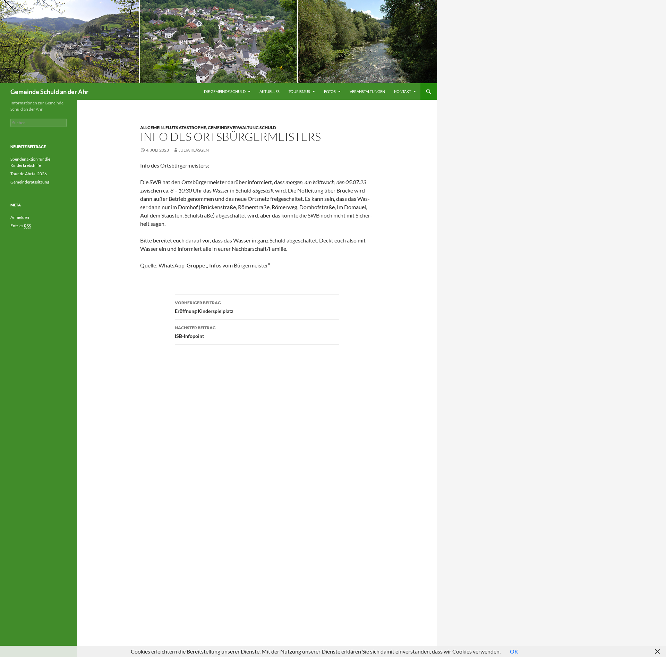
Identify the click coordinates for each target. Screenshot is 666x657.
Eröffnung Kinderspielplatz (204, 307)
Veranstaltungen (367, 91)
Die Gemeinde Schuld (225, 91)
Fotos (330, 91)
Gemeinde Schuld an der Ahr (49, 91)
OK (514, 651)
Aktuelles (269, 91)
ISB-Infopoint (195, 332)
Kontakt (402, 91)
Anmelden (19, 217)
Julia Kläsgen (194, 150)
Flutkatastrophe (185, 127)
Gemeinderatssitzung (30, 182)
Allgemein (152, 127)
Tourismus (299, 91)
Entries (20, 225)
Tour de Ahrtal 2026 (28, 173)
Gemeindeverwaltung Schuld (242, 127)
